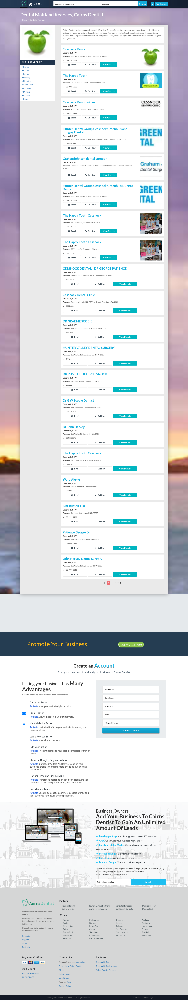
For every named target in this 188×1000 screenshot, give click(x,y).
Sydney (66, 920)
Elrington (27, 81)
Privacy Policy (65, 986)
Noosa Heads (147, 926)
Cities (24, 943)
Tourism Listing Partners (99, 906)
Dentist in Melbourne (98, 909)
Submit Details (130, 730)
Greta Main (28, 85)
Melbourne (94, 920)
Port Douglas (121, 929)
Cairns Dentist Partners (106, 970)
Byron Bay (93, 926)
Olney (25, 99)
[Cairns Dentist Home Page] (152, 4)
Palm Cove (146, 935)
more (117, 583)
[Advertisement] (94, 613)
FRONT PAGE (28, 977)
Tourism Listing (68, 906)
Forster (145, 929)
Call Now (91, 64)
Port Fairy (146, 932)
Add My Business (130, 644)
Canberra (146, 923)
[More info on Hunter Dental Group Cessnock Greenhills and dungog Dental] (151, 137)
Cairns (92, 929)
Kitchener (27, 88)
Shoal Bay (93, 932)
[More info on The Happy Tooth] (151, 83)
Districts (26, 947)
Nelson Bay (68, 926)
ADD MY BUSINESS (30, 973)
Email (73, 64)
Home (24, 20)
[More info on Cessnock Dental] (151, 57)
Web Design (64, 978)
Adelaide (145, 920)
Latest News (64, 974)
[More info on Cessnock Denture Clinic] (151, 110)
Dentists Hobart (149, 906)
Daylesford (68, 932)
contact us (80, 962)
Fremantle (67, 935)
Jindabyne (119, 926)
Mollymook (120, 935)
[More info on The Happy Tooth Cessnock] (151, 223)
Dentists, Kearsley (37, 20)
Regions (25, 939)
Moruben (27, 95)
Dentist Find (147, 909)
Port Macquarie (96, 938)
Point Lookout (121, 932)
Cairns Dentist (68, 909)
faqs (69, 982)
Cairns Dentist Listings (143, 997)
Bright (66, 929)
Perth (65, 923)
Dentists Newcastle (123, 906)
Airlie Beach (94, 935)
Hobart (118, 923)
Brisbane (119, 920)
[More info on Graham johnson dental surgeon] (151, 166)
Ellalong (26, 77)
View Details (108, 64)
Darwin (92, 923)
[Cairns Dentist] (35, 5)
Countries (26, 936)
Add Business (161, 4)
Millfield (26, 92)
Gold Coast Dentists (124, 909)
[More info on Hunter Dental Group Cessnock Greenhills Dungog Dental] (151, 194)
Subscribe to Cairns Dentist (70, 966)
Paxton (26, 67)
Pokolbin (67, 938)
